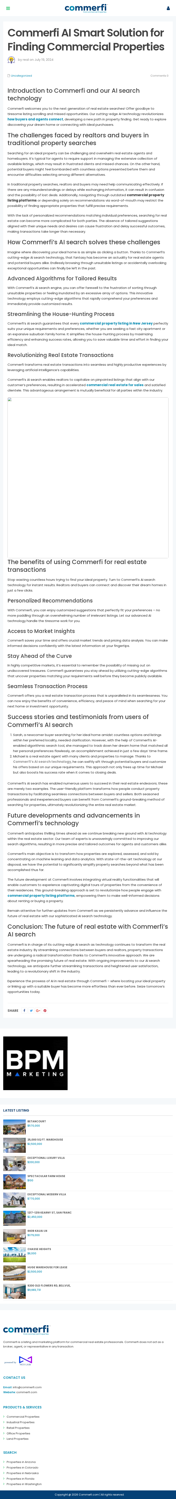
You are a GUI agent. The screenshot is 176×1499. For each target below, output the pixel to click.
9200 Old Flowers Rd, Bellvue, (49, 1285)
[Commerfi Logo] (26, 1330)
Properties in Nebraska (23, 1473)
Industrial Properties (21, 1422)
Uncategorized (21, 76)
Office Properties (18, 1433)
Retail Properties (18, 1428)
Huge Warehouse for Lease (47, 1267)
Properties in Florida (20, 1479)
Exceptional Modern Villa (46, 1194)
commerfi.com (26, 1392)
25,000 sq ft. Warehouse (45, 1139)
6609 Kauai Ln (37, 1231)
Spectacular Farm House (46, 1176)
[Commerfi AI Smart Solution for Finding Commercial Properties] (88, 477)
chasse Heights (39, 1249)
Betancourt (36, 1121)
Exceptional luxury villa (46, 1158)
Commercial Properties (23, 1417)
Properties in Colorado (22, 1468)
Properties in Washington (24, 1484)
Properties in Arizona (21, 1462)
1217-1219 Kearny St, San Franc (49, 1212)
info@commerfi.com (27, 1387)
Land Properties (18, 1439)
